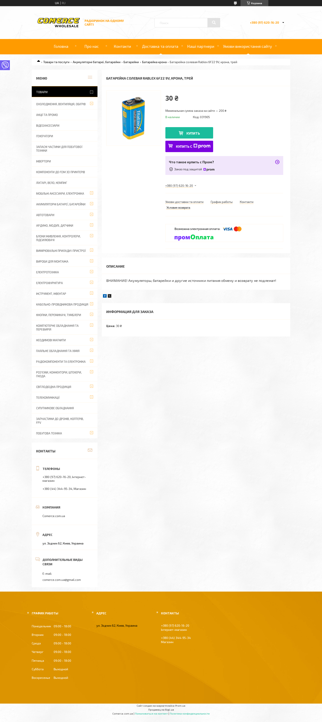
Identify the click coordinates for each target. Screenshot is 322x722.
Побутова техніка (49, 433)
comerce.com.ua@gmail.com (61, 580)
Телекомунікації (48, 397)
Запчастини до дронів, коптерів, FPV (60, 420)
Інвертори (43, 161)
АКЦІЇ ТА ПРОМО (47, 115)
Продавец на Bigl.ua (161, 709)
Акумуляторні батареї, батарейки (96, 62)
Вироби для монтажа (52, 261)
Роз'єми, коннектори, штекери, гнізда (59, 374)
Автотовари (45, 215)
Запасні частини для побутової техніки (59, 148)
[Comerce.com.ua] (59, 26)
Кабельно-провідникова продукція (62, 304)
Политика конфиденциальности (190, 713)
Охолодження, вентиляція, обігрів (61, 104)
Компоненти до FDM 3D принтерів (60, 172)
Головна (61, 46)
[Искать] (213, 22)
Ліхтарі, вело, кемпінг (51, 183)
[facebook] (105, 296)
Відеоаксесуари (47, 125)
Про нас (91, 46)
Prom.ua (180, 705)
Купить (193, 133)
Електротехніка (47, 272)
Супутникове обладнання (55, 408)
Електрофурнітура (49, 283)
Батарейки (131, 62)
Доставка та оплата (160, 46)
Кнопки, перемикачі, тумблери (58, 315)
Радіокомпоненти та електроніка (61, 361)
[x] (109, 296)
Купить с (184, 146)
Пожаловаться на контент (151, 713)
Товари (42, 92)
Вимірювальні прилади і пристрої (61, 251)
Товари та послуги (56, 62)
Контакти (122, 46)
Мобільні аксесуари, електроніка (60, 193)
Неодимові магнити (51, 340)
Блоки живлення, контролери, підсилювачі (58, 238)
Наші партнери (200, 46)
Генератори (44, 136)
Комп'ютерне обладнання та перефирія (57, 327)
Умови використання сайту (247, 46)
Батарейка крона (154, 62)
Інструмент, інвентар (51, 293)
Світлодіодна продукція (53, 387)
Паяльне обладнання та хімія (58, 351)
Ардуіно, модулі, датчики (54, 225)
